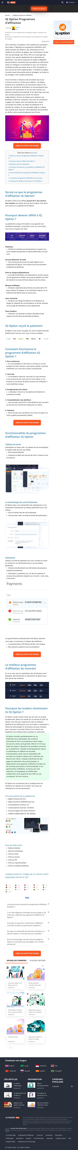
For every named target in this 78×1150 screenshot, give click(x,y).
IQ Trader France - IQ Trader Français (17, 1147)
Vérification (9, 1138)
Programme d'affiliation (26, 1135)
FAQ (69, 1138)
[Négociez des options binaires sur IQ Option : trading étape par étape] (36, 999)
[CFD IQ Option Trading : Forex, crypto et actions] (15, 999)
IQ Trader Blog (11, 1135)
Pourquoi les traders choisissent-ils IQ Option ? (26, 181)
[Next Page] (10, 1047)
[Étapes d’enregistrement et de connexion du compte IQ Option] (31, 1085)
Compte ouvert (61, 1138)
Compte (28, 1138)
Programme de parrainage (26, 1142)
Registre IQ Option (39, 8)
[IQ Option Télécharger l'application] (8, 1085)
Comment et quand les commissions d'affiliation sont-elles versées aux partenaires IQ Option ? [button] (25, 924)
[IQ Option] (62, 37)
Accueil (7, 15)
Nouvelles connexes (16, 960)
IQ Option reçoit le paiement (19, 164)
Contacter (50, 1138)
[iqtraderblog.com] (10, 2)
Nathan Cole (18, 28)
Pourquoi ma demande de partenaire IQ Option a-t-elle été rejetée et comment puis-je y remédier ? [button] (26, 932)
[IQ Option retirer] (15, 1026)
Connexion (49, 1135)
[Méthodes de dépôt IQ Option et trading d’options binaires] (36, 1026)
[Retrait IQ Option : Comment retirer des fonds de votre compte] (36, 973)
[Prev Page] (6, 1047)
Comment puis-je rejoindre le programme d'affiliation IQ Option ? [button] (27, 905)
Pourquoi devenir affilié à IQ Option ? (22, 161)
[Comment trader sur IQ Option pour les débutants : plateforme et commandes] (15, 973)
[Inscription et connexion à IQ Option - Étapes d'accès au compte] (31, 1095)
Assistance (19, 1138)
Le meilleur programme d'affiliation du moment (26, 178)
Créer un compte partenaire (63, 42)
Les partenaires (39, 1138)
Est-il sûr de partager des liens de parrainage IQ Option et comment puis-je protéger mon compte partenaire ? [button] (25, 941)
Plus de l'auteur (37, 960)
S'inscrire (40, 1135)
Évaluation (58, 1135)
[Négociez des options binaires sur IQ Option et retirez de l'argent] (8, 1104)
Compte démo (10, 1142)
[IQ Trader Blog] (12, 1117)
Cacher (34, 153)
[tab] (27, 905)
